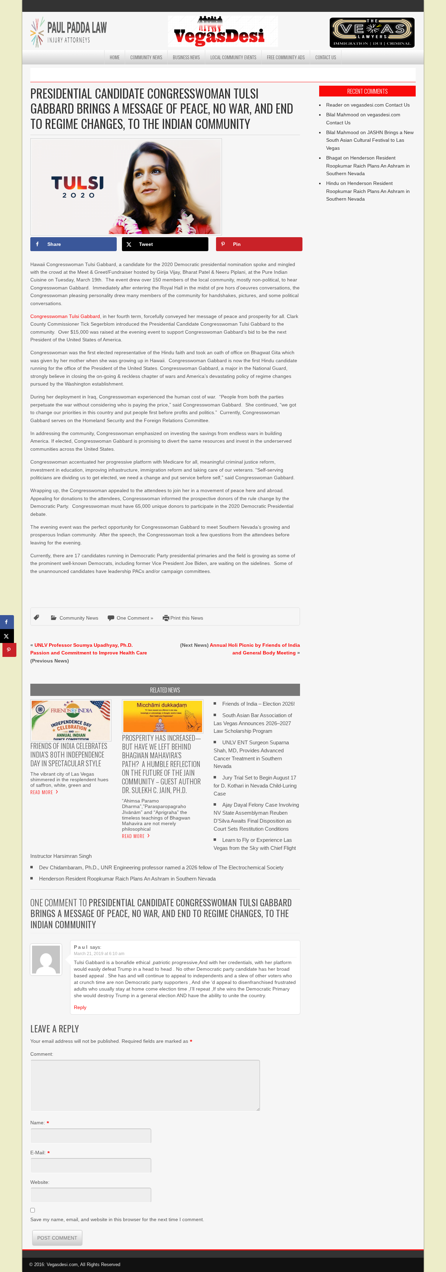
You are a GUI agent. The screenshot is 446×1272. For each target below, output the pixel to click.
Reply (80, 1007)
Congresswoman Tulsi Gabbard (65, 316)
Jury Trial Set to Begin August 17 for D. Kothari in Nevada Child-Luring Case (255, 786)
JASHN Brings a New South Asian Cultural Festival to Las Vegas (370, 140)
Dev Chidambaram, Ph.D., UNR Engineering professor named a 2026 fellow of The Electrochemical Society (161, 867)
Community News (146, 57)
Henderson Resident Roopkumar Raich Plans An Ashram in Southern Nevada (127, 879)
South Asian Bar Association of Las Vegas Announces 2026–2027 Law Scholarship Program (253, 723)
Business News (186, 57)
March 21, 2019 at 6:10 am (99, 953)
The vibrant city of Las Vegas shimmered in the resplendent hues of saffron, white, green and (69, 779)
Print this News (186, 618)
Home (115, 57)
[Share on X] (7, 636)
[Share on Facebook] (7, 622)
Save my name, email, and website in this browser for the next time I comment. (117, 1219)
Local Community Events (233, 57)
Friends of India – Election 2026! (258, 704)
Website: (39, 1182)
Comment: (41, 1054)
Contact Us (325, 57)
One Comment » (135, 618)
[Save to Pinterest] (9, 650)
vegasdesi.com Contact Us (380, 105)
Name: (37, 1122)
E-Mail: (38, 1152)
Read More (41, 792)
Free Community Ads (286, 57)
